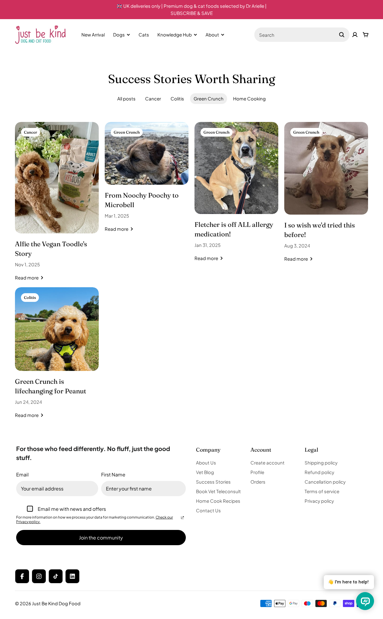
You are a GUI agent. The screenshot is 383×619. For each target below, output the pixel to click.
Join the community (101, 537)
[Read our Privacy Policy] (182, 518)
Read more (27, 277)
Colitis (177, 98)
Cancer (153, 98)
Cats (144, 34)
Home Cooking (249, 98)
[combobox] (301, 34)
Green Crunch (209, 98)
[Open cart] (365, 34)
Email (22, 474)
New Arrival (93, 34)
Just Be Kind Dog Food (56, 603)
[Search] (341, 34)
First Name (113, 474)
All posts (126, 98)
